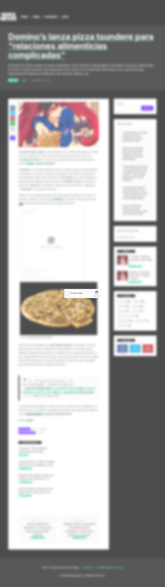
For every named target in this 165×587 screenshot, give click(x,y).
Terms (98, 296)
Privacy (94, 296)
